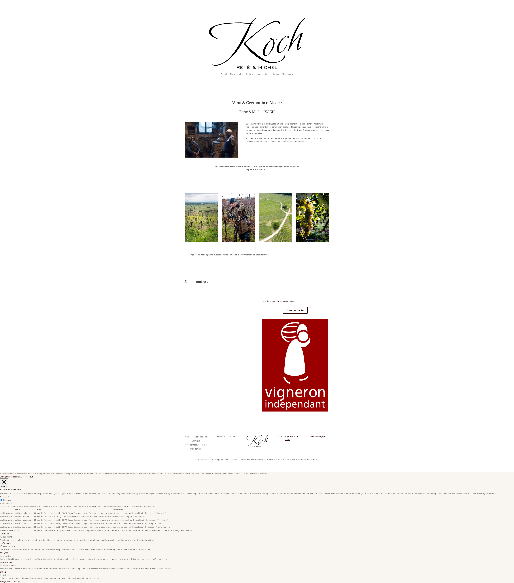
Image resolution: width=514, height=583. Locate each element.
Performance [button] (6, 543)
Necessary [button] (4, 497)
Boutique (250, 74)
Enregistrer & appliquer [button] (10, 581)
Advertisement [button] (6, 562)
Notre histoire (236, 74)
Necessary (7, 500)
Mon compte (287, 74)
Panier (276, 74)
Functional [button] (4, 533)
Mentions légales (318, 436)
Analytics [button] (4, 552)
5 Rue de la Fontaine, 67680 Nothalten (278, 301)
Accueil (224, 74)
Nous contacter (263, 74)
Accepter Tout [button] (26, 476)
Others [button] (3, 572)
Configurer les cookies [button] (10, 476)
